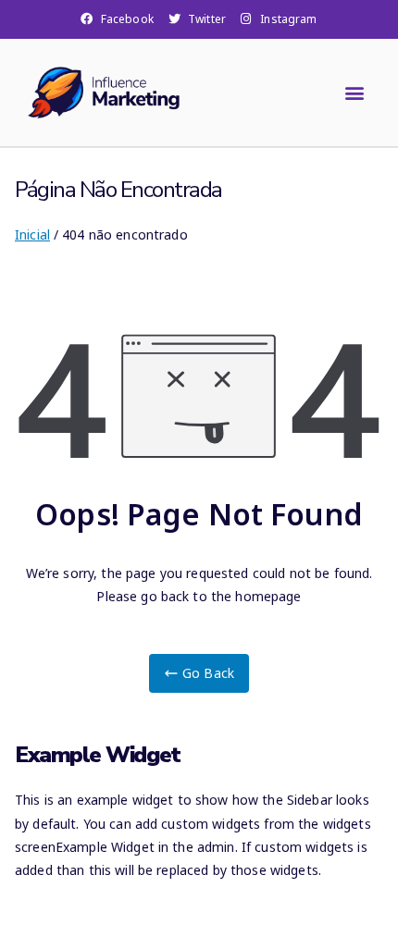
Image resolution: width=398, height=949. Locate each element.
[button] (355, 92)
